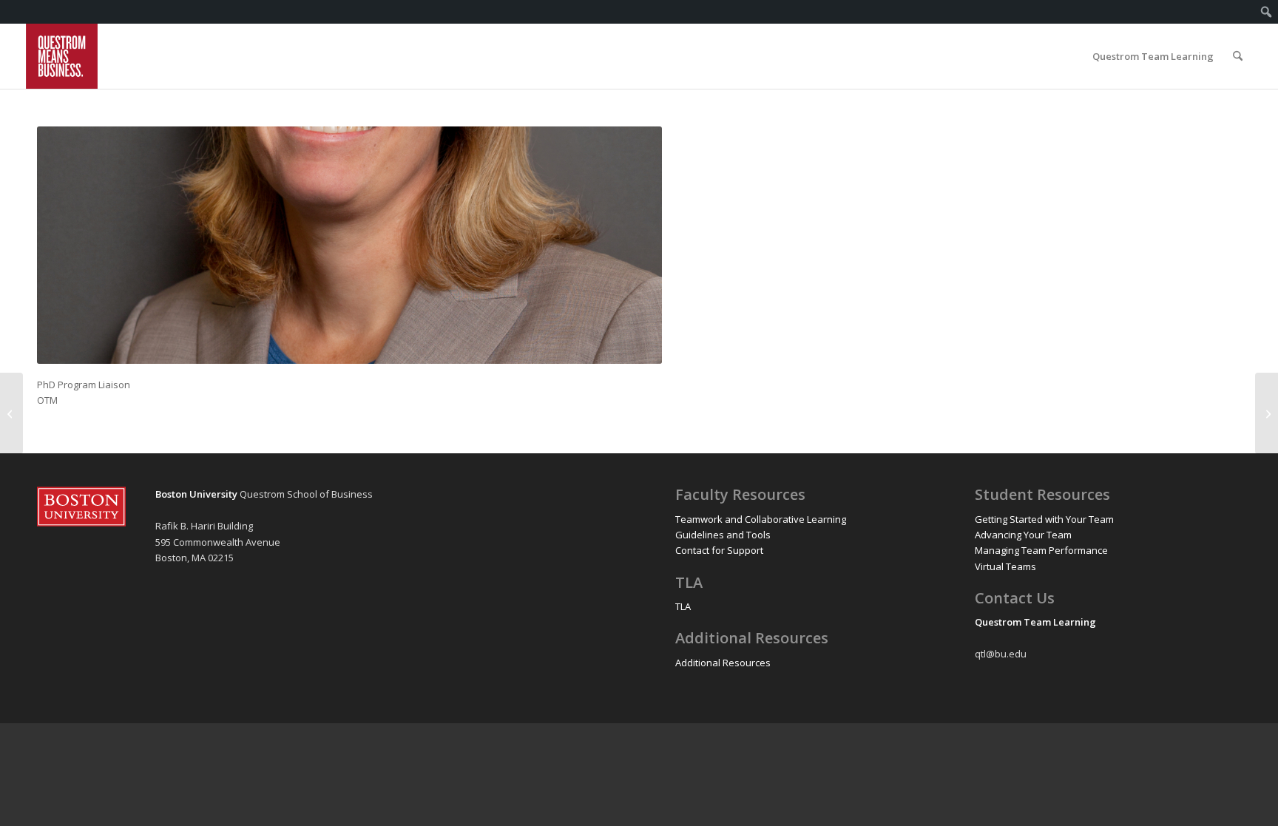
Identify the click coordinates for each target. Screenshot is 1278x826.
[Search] (1237, 56)
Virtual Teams (1005, 566)
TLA (683, 606)
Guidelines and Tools (723, 534)
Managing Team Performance (1041, 550)
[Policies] (11, 413)
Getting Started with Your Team (1044, 519)
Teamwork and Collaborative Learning (760, 519)
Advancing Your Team (1023, 534)
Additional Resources (723, 662)
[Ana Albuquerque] (1266, 413)
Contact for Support (719, 550)
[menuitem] (1266, 12)
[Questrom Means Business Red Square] (62, 56)
